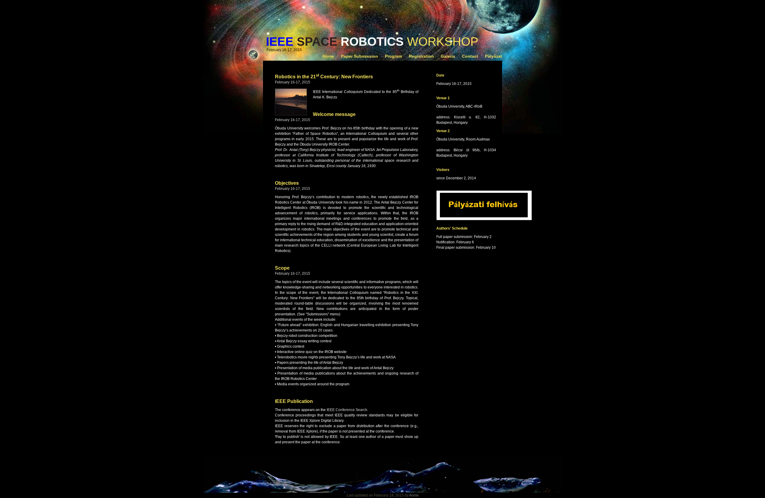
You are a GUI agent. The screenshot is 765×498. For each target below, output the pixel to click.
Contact (470, 56)
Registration (421, 56)
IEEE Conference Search (347, 410)
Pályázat (493, 56)
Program (393, 56)
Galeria (448, 56)
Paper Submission (359, 56)
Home (328, 56)
